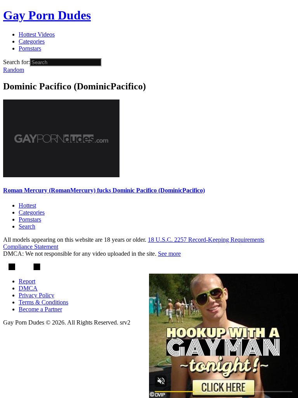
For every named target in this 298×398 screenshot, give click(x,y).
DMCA (28, 288)
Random (13, 69)
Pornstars (30, 48)
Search (27, 226)
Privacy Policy (36, 295)
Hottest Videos (37, 34)
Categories (32, 41)
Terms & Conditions (43, 302)
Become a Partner (40, 309)
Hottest (27, 205)
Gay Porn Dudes (47, 15)
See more (169, 253)
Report (27, 281)
